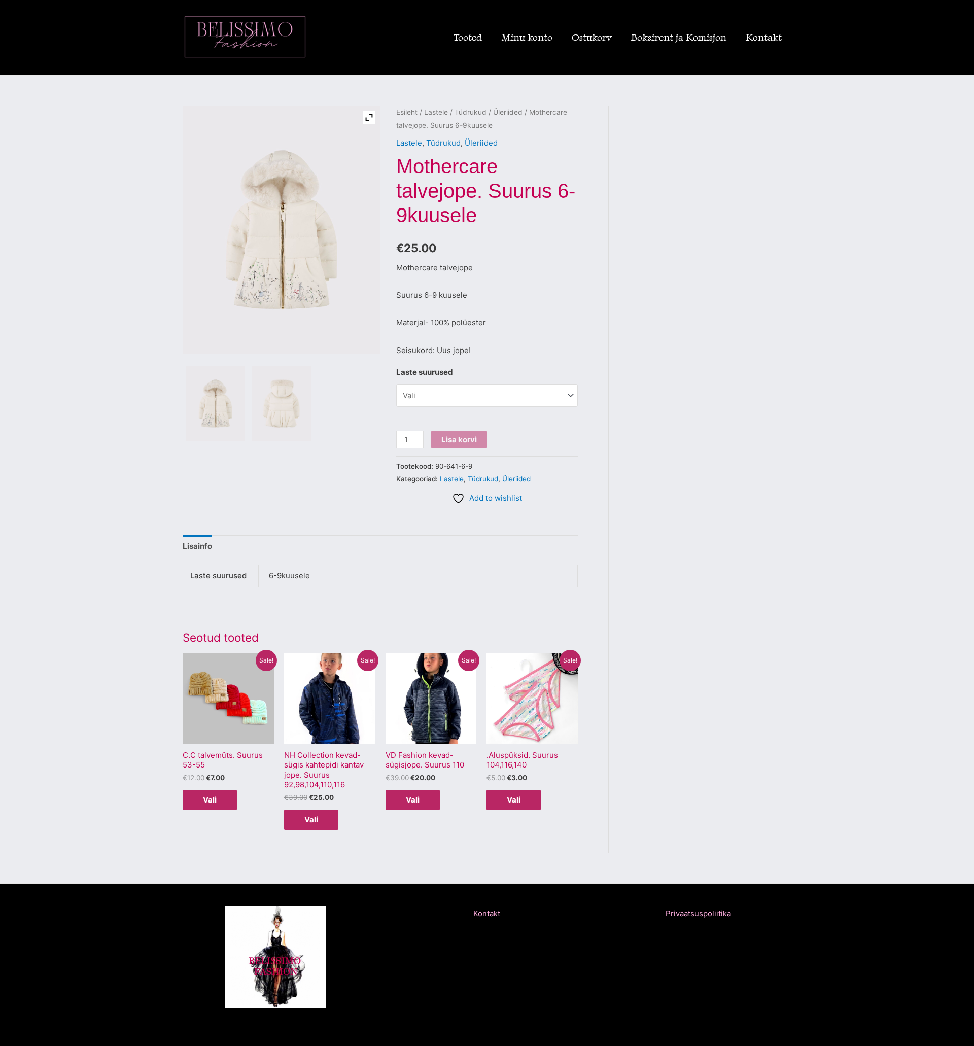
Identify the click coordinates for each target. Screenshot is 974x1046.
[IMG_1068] (281, 403)
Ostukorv (592, 37)
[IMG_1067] (215, 403)
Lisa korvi (459, 439)
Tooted (468, 37)
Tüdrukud (470, 112)
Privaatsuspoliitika (698, 913)
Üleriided (508, 112)
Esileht (407, 112)
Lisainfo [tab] (197, 546)
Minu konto (526, 37)
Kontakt (764, 37)
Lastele (436, 112)
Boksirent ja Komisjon (678, 37)
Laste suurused (424, 372)
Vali (210, 800)
